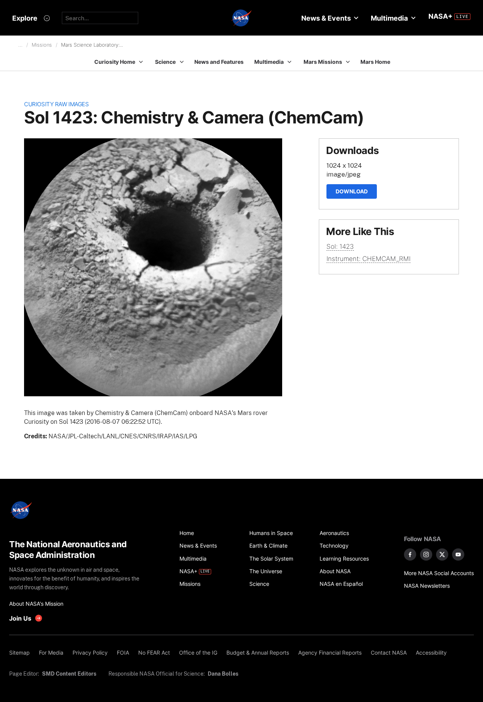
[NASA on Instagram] (426, 554)
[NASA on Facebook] (410, 554)
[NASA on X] (442, 554)
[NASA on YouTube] (458, 554)
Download (352, 191)
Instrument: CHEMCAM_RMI (368, 259)
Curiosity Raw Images (56, 104)
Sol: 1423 (340, 246)
